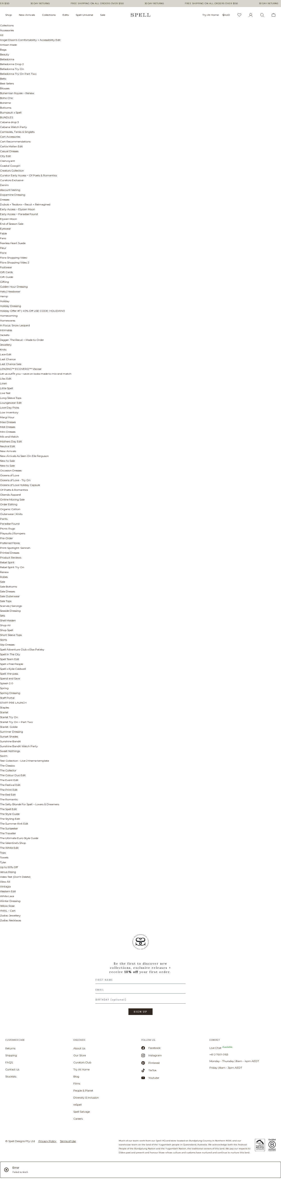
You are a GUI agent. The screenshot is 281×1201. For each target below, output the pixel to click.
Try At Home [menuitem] (210, 14)
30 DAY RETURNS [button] (40, 3)
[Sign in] (251, 15)
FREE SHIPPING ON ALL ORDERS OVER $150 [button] (97, 3)
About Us (79, 1048)
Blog (76, 1076)
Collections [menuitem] (49, 14)
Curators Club (82, 1062)
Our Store (79, 1055)
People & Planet (83, 1090)
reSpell (77, 1104)
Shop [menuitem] (8, 14)
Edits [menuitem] (66, 14)
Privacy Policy (47, 1141)
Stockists (10, 1076)
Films (76, 1083)
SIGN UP (140, 1011)
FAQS (9, 1062)
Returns (10, 1048)
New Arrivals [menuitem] (27, 14)
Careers (78, 1118)
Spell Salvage (81, 1111)
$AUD (226, 14)
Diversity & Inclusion (86, 1097)
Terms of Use (68, 1141)
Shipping (11, 1055)
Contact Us (12, 1069)
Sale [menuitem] (102, 14)
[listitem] (140, 976)
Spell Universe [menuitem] (84, 14)
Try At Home (81, 1069)
